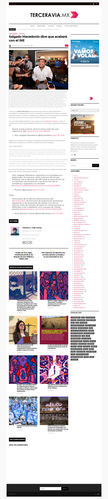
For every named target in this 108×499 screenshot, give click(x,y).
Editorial (76, 196)
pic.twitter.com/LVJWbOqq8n (48, 209)
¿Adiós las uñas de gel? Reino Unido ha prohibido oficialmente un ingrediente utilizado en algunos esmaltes (40, 29)
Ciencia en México (89, 333)
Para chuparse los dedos (81, 224)
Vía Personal (77, 285)
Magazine (77, 214)
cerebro (91, 330)
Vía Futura (77, 265)
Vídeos (76, 305)
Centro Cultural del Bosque (79, 330)
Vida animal (74, 359)
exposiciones (82, 343)
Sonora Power (78, 236)
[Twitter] (93, 3)
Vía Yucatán (77, 301)
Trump (92, 357)
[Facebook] (90, 3)
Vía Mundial (77, 281)
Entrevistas (77, 198)
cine (83, 336)
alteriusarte (81, 320)
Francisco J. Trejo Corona (17, 45)
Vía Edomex (77, 259)
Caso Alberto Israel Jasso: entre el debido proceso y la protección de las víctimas (58, 386)
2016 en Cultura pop (80, 178)
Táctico (76, 240)
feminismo (91, 343)
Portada (76, 228)
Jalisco (80, 346)
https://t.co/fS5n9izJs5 (24, 186)
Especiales (77, 200)
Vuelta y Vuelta (78, 307)
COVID (87, 336)
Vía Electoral (77, 261)
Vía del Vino (77, 253)
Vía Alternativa (78, 245)
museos (85, 349)
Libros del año (78, 210)
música (73, 351)
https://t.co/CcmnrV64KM (38, 131)
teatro (86, 357)
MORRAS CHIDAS (79, 220)
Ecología (92, 341)
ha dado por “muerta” (51, 121)
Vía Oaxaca (77, 283)
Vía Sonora (77, 297)
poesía (73, 354)
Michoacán (77, 218)
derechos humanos (76, 341)
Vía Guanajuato (78, 269)
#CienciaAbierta (75, 317)
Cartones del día (83, 328)
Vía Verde (76, 299)
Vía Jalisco (77, 275)
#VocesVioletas (90, 317)
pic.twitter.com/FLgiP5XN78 (47, 186)
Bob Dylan (77, 184)
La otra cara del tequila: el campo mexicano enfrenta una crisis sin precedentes (58, 346)
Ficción (76, 206)
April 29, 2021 (58, 135)
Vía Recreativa (78, 291)
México (91, 349)
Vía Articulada (78, 247)
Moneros (93, 346)
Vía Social (76, 295)
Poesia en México (91, 351)
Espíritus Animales (79, 202)
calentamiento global (77, 325)
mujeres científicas (76, 349)
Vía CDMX (77, 249)
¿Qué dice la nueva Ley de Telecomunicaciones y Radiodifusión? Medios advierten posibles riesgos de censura (27, 347)
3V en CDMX (77, 182)
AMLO (72, 322)
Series (75, 232)
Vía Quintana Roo (79, 289)
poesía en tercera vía (82, 354)
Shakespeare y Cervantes (81, 234)
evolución (74, 343)
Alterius (73, 320)
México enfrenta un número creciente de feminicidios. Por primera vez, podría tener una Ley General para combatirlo (58, 428)
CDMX (90, 328)
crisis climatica (86, 338)
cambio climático (90, 325)
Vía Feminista (78, 263)
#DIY (83, 317)
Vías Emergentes (79, 303)
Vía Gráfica (77, 267)
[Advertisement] (85, 82)
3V (74, 180)
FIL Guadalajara (78, 208)
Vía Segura (77, 293)
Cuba (75, 194)
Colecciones (77, 192)
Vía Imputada (78, 273)
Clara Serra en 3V (79, 188)
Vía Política (22, 34)
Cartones (73, 328)
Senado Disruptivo (79, 230)
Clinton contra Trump (80, 190)
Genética (73, 346)
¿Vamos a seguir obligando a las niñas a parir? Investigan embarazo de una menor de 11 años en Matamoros (57, 303)
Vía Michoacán (78, 279)
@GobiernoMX (18, 201)
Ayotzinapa (83, 322)
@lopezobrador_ (27, 209)
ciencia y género (75, 336)
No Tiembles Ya (78, 222)
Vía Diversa (77, 255)
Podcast (76, 226)
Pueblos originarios (76, 357)
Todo (75, 243)
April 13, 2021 (38, 190)
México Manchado (13, 34)
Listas (75, 212)
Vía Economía (78, 257)
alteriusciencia (91, 320)
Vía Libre (76, 277)
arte (77, 322)
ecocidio (86, 341)
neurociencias (81, 351)
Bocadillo (76, 186)
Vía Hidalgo (77, 271)
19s (75, 176)
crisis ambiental (75, 338)
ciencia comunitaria (76, 333)
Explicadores (77, 204)
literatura (87, 346)
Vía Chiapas (77, 251)
